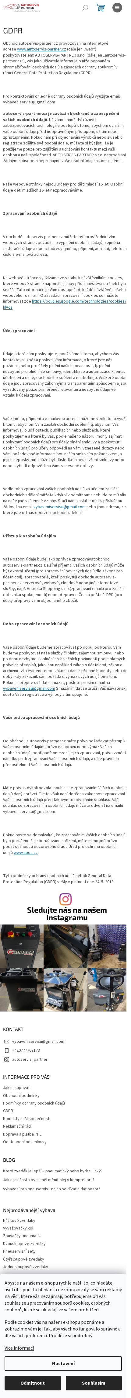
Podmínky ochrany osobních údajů (34, 1103)
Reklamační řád (17, 1126)
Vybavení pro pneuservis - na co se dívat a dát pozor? (51, 1189)
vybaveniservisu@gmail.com (60, 507)
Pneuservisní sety (19, 1251)
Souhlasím (93, 1383)
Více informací (19, 1348)
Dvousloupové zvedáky (24, 1244)
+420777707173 (26, 1050)
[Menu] (117, 8)
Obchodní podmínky (21, 1096)
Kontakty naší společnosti (26, 1119)
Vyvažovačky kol (18, 1228)
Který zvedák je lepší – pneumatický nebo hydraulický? (53, 1171)
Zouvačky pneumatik (22, 1236)
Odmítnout (32, 1383)
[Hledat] (85, 8)
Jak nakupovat (16, 1088)
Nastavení (63, 1363)
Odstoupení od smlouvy (25, 1142)
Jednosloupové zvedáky (25, 1267)
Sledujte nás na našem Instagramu (67, 913)
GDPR (8, 1111)
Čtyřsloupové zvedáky (23, 1259)
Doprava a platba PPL (22, 1134)
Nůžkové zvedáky (19, 1221)
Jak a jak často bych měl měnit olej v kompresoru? (48, 1180)
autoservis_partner (30, 1059)
